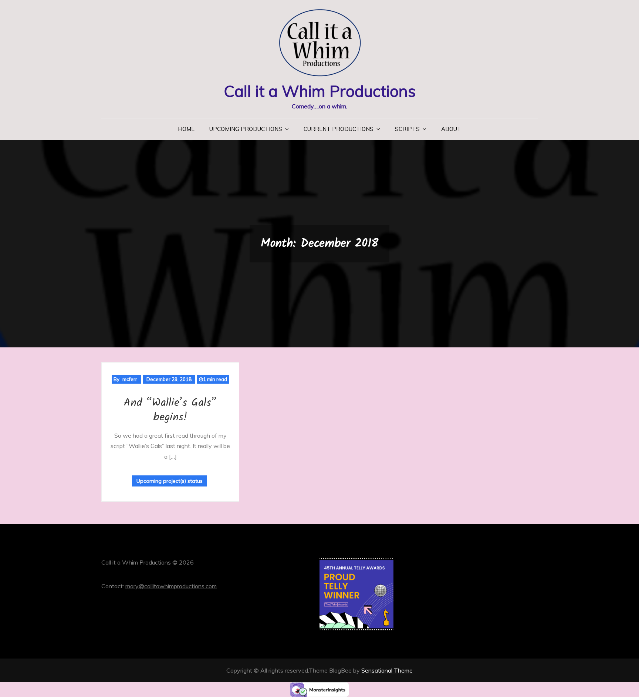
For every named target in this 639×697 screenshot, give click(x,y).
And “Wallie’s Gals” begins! (170, 410)
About (451, 128)
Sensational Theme (387, 670)
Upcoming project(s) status (169, 481)
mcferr (129, 379)
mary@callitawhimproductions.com (171, 586)
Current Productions (338, 128)
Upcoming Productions (245, 128)
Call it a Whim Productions (320, 91)
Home (186, 128)
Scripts (407, 128)
